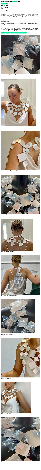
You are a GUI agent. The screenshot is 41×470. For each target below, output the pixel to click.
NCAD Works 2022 (4, 1)
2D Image (17, 32)
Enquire (2, 10)
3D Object (3, 32)
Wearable (12, 32)
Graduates (15, 1)
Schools (10, 1)
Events (18, 1)
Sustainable (8, 32)
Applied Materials (4, 3)
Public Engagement (22, 32)
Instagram (6, 10)
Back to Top (3, 468)
